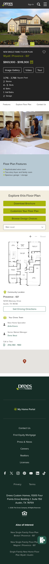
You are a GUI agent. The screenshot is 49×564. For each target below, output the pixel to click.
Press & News (24, 441)
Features (6, 104)
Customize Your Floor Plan (24, 211)
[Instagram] (18, 473)
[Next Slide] (32, 44)
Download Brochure (24, 203)
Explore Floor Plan (23, 104)
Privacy (17, 484)
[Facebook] (5, 473)
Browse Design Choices (24, 218)
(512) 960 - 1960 (14, 345)
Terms (32, 484)
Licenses (24, 462)
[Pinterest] (24, 473)
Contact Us (41, 104)
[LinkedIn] (37, 473)
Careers (24, 448)
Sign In (31, 4)
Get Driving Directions (24, 309)
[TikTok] (44, 473)
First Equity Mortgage (24, 435)
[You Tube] (31, 473)
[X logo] (11, 473)
